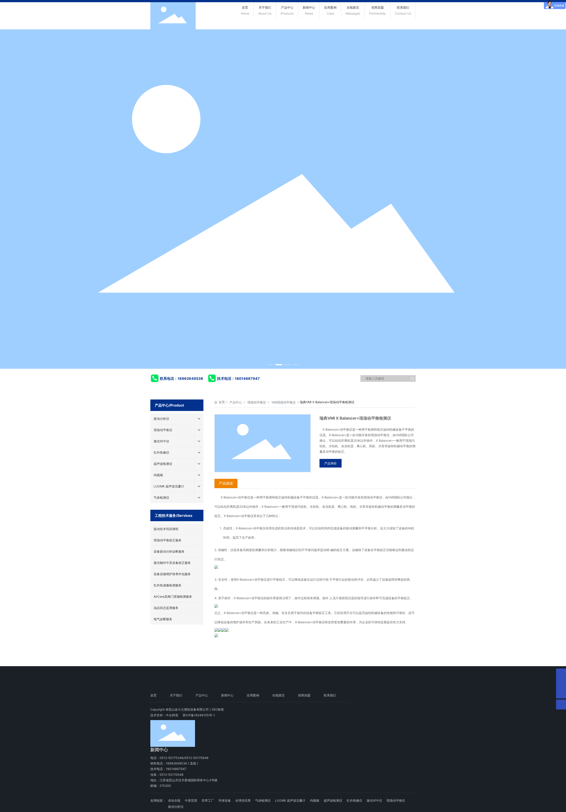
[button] (270, 364)
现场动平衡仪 (256, 402)
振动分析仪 (176, 806)
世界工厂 (208, 800)
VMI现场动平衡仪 (284, 402)
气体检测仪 (263, 800)
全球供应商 (243, 800)
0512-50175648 (196, 758)
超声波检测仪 (333, 800)
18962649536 (190, 378)
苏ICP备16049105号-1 (199, 715)
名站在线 (174, 800)
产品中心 (235, 402)
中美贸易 (191, 800)
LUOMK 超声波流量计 (290, 800)
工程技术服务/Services (173, 515)
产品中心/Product (169, 405)
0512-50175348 (172, 758)
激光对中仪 (374, 800)
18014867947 (247, 378)
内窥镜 (314, 800)
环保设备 (224, 800)
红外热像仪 (354, 800)
